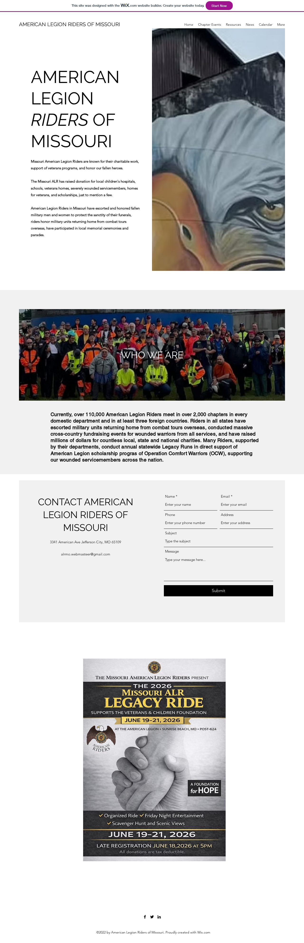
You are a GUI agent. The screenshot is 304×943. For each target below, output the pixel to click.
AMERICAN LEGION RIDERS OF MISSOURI (69, 24)
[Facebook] (144, 916)
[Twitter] (152, 916)
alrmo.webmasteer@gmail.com (85, 554)
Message (172, 551)
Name (170, 496)
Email (225, 496)
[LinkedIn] (159, 916)
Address (227, 514)
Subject (171, 533)
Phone (170, 514)
